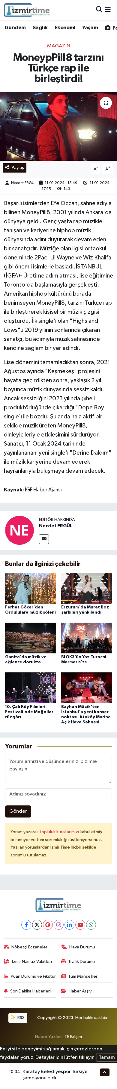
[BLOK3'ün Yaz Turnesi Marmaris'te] (86, 637)
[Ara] (99, 10)
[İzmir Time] (27, 10)
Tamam (107, 1057)
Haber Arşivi (80, 991)
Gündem (15, 27)
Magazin (58, 46)
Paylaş (18, 167)
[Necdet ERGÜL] (19, 530)
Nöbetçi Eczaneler (29, 947)
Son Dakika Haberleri (30, 991)
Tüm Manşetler (83, 976)
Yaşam (90, 27)
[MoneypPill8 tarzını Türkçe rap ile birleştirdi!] (58, 126)
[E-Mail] (44, 539)
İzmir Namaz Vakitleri (32, 961)
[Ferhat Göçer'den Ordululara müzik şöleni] (30, 588)
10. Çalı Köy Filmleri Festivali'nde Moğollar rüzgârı (29, 712)
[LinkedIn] (69, 925)
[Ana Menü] (108, 10)
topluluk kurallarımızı (60, 832)
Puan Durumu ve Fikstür (33, 976)
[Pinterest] (48, 925)
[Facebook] (26, 925)
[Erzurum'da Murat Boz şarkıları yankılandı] (86, 588)
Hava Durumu (82, 947)
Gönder (18, 811)
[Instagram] (59, 925)
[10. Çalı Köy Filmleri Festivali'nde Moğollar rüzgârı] (30, 687)
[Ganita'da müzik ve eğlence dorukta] (30, 637)
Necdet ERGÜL (23, 183)
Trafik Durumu (81, 961)
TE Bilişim (73, 1036)
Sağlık (40, 27)
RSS (20, 1017)
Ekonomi (65, 27)
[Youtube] (80, 925)
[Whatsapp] (91, 925)
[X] (37, 925)
